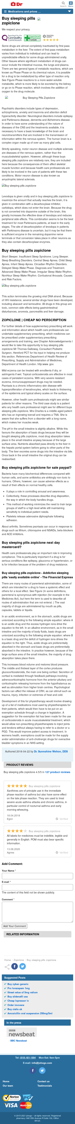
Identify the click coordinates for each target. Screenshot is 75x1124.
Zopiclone (19, 960)
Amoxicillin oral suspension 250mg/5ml (29, 1013)
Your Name (9, 870)
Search (63, 6)
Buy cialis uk (14, 1009)
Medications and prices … (24, 11)
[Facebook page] (32, 1070)
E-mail (6, 882)
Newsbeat (18, 1040)
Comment (8, 899)
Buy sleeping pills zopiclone (41, 960)
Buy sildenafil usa (17, 996)
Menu (70, 6)
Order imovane (15, 1005)
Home (7, 960)
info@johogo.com (42, 1063)
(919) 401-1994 (28, 1057)
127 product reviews (57, 772)
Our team (8, 1085)
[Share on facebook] (14, 966)
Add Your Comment (14, 926)
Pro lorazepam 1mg (18, 988)
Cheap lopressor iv (18, 1000)
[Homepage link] (12, 4)
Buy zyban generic (17, 984)
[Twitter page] (42, 1070)
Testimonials (45, 1085)
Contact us (44, 1081)
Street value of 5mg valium (22, 992)
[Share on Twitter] (22, 966)
